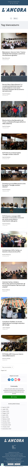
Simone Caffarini (6, 358)
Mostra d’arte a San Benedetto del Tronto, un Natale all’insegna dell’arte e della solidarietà (14, 121)
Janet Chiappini (6, 327)
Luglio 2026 (5, 409)
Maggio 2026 (5, 413)
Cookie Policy (17, 464)
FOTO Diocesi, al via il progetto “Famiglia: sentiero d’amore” (11, 153)
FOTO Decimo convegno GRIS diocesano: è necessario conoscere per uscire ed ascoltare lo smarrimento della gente (13, 218)
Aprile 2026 (5, 415)
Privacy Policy (10, 464)
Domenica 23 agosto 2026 (13, 1)
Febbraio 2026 (6, 419)
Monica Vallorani (6, 289)
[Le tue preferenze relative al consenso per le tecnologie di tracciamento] (2, 464)
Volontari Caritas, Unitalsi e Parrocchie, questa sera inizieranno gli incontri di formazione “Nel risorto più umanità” (13, 284)
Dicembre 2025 (6, 423)
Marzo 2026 (5, 417)
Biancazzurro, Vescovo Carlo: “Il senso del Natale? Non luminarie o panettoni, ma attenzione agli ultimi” (13, 53)
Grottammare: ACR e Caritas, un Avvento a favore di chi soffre (12, 251)
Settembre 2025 (6, 429)
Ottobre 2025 (6, 427)
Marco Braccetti (6, 58)
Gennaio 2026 (6, 421)
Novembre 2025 (6, 425)
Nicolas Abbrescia (6, 254)
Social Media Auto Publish (9, 466)
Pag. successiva (7, 367)
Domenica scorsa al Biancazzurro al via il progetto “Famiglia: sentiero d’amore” (13, 185)
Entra (15, 397)
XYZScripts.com (20, 466)
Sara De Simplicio (6, 94)
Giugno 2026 (5, 411)
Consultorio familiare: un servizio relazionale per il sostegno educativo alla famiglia (13, 323)
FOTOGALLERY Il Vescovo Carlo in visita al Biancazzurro (12, 355)
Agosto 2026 (5, 407)
